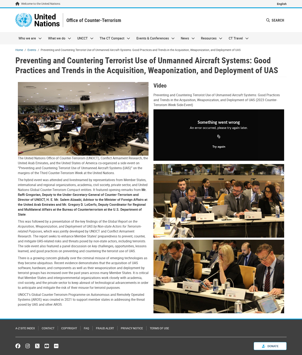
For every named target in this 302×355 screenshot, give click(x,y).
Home (19, 50)
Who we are (25, 38)
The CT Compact (110, 38)
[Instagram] (27, 345)
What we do (55, 38)
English (282, 4)
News (183, 38)
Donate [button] (273, 346)
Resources (207, 38)
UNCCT (81, 38)
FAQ (86, 328)
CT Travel (234, 38)
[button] (275, 20)
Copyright (69, 328)
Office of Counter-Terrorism (93, 20)
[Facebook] (18, 345)
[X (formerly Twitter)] (37, 345)
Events (32, 50)
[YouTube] (47, 345)
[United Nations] (37, 20)
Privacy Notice (132, 328)
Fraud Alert (105, 328)
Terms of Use (159, 328)
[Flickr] (56, 345)
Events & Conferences (151, 38)
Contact (48, 328)
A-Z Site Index (25, 328)
